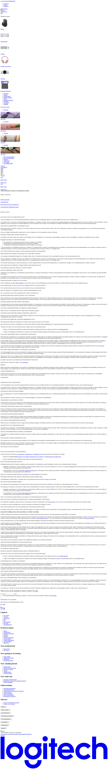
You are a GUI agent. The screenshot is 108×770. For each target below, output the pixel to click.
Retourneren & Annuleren (10, 696)
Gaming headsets (7, 641)
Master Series (7, 649)
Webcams (6, 635)
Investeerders (7, 618)
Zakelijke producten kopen (10, 668)
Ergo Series (6, 650)
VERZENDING (4, 202)
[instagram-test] (1, 604)
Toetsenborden (7, 632)
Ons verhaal (6, 615)
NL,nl (3, 10)
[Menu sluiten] (2, 13)
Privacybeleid (14, 734)
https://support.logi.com (42, 518)
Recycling (6, 623)
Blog (5, 619)
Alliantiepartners (7, 672)
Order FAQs (3, 182)
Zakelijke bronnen (8, 673)
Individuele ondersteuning (10, 688)
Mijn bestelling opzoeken (28, 470)
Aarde (2, 168)
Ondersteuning (4, 8)
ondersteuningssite (63, 329)
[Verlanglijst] (2, 172)
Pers (5, 620)
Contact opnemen (8, 692)
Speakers (6, 636)
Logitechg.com (28, 454)
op (77, 219)
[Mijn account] (2, 174)
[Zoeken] (2, 170)
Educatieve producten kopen (10, 679)
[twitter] (3, 604)
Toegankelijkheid (8, 624)
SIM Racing (6, 659)
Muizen (5, 631)
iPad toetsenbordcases (9, 637)
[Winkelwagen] (1, 175)
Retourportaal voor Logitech (22, 456)
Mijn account (4, 179)
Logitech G (6, 3)
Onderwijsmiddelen (8, 682)
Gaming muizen (7, 638)
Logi (2, 177)
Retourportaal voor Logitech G (37, 456)
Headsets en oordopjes (9, 633)
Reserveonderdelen (8, 693)
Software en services (8, 669)
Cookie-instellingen (22, 734)
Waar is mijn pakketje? (9, 695)
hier (45, 219)
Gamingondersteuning (9, 689)
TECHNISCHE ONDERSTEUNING (10, 207)
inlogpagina (25, 362)
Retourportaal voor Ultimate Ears (53, 456)
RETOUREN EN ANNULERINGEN (10, 204)
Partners (5, 670)
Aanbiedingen (4, 167)
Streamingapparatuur (8, 660)
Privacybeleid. (53, 595)
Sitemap (29, 734)
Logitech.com (21, 454)
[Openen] (3, 175)
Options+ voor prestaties (9, 704)
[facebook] (4, 604)
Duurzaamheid (7, 622)
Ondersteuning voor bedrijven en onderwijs (14, 691)
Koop (2, 11)
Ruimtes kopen (7, 666)
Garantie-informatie (89, 518)
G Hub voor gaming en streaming (11, 702)
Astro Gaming (7, 656)
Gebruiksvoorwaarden (6, 734)
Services (102, 345)
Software (3, 166)
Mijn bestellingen (20, 283)
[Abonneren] (15, 594)
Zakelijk (5, 5)
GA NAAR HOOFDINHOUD (8, 1)
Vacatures (6, 616)
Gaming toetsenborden (9, 640)
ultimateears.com (38, 454)
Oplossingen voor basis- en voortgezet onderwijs (15, 681)
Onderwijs (6, 6)
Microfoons (6, 642)
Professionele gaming (8, 657)
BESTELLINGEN (5, 199)
